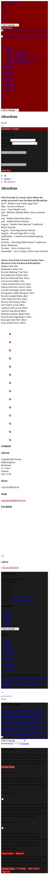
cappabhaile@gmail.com (13, 500)
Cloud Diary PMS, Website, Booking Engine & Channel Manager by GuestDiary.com (24, 680)
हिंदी (2, 721)
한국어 (24, 728)
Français (8, 620)
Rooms (7, 48)
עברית (43, 721)
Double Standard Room (18, 51)
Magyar (9, 721)
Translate (24, 743)
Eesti (20, 712)
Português (33, 728)
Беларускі (31, 718)
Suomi (33, 712)
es (5, 13)
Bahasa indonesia (31, 721)
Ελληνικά (13, 712)
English (7, 614)
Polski (42, 728)
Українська (7, 728)
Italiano (8, 623)
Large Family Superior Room (21, 62)
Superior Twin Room (17, 59)
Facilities (8, 65)
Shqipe (4, 734)
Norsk (13, 725)
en (5, 10)
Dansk (4, 712)
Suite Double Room (16, 54)
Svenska (34, 731)
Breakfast (9, 68)
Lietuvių (5, 715)
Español (8, 617)
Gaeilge (41, 712)
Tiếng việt (6, 731)
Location (8, 86)
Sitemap (5, 684)
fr (5, 16)
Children (5, 158)
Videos (7, 74)
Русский (16, 731)
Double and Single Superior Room (24, 57)
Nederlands (23, 725)
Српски (42, 731)
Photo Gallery (11, 71)
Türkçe (33, 725)
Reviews (8, 77)
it (4, 19)
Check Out (6, 143)
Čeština (41, 718)
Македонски (25, 715)
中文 (35, 734)
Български (20, 718)
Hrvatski (17, 721)
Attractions (9, 83)
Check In (5, 140)
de (5, 7)
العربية (27, 712)
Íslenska (5, 725)
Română (25, 731)
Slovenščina (15, 734)
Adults (4, 146)
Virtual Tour (10, 80)
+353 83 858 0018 (10, 2)
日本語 (16, 728)
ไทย (39, 725)
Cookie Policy (18, 684)
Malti (11, 718)
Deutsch (8, 611)
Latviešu (14, 715)
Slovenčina (26, 734)
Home (7, 45)
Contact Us (9, 89)
